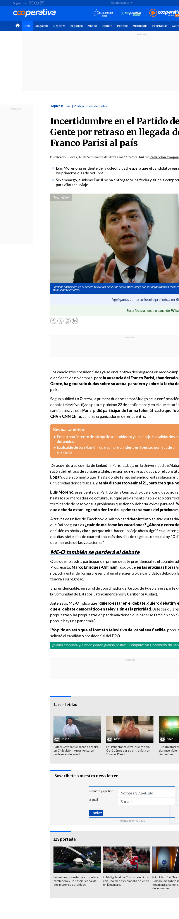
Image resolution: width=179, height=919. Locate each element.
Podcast (122, 25)
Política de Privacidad (132, 821)
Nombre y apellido (101, 791)
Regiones (76, 25)
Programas (159, 25)
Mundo (92, 25)
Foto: (56, 197)
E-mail (93, 799)
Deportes (59, 25)
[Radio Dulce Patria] (103, 13)
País (28, 25)
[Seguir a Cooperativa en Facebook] (31, 3)
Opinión (107, 25)
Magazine (41, 25)
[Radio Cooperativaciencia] (131, 13)
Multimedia (140, 25)
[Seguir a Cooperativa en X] (36, 3)
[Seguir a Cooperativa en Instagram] (42, 3)
